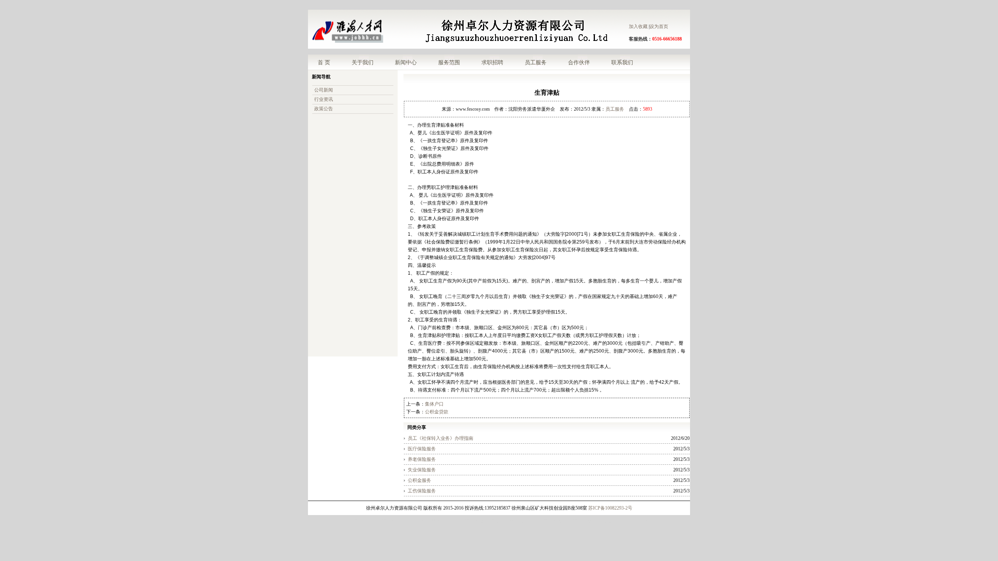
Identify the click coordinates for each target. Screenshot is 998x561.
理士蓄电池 (413, 521)
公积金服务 (419, 480)
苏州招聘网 (521, 521)
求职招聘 (492, 62)
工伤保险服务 (422, 491)
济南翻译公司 (440, 521)
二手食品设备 (636, 521)
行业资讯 (323, 99)
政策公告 (323, 108)
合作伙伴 (579, 62)
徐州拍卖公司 (607, 521)
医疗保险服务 (422, 449)
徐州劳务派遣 (470, 521)
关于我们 (362, 62)
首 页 (324, 62)
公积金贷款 (436, 412)
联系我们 (622, 62)
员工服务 (536, 62)
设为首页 (658, 26)
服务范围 (449, 62)
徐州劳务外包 (387, 521)
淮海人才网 (360, 521)
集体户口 (434, 404)
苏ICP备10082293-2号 (610, 508)
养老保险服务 (422, 459)
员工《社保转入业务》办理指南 (440, 438)
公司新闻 (323, 90)
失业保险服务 (422, 470)
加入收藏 (638, 26)
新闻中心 (406, 62)
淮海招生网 (496, 521)
